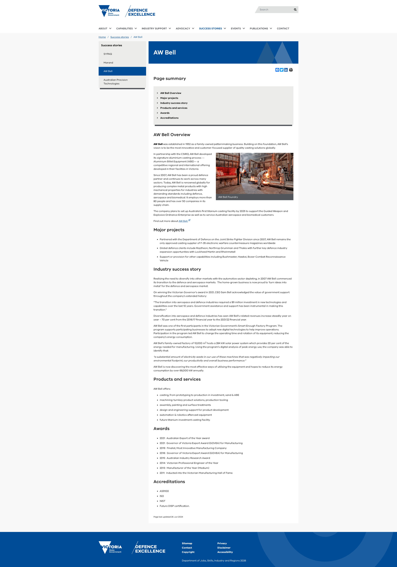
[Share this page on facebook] (277, 70)
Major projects (169, 98)
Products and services (173, 108)
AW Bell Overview (170, 93)
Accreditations (169, 118)
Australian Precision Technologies (116, 81)
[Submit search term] (295, 9)
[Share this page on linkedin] (286, 70)
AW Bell (108, 71)
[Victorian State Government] (132, 547)
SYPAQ (108, 54)
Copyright (188, 552)
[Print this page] (290, 69)
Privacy (222, 543)
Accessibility (225, 552)
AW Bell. (183, 221)
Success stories (119, 37)
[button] (103, 29)
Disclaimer (223, 547)
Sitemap (187, 543)
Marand (108, 62)
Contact (187, 547)
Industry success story (173, 103)
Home (102, 37)
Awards (165, 113)
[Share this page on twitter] (281, 70)
